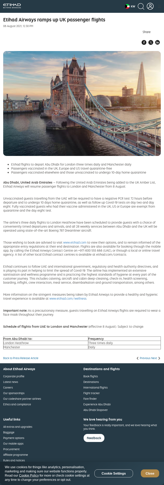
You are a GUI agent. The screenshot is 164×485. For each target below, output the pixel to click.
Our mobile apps (13, 443)
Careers (8, 387)
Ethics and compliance (17, 404)
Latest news (10, 382)
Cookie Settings (114, 473)
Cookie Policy (29, 475)
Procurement (11, 449)
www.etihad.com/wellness (67, 298)
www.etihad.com (74, 242)
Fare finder (90, 399)
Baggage (8, 432)
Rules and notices (14, 460)
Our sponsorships (13, 393)
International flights (95, 387)
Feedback (94, 438)
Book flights (90, 376)
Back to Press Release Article (20, 358)
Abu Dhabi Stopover (95, 410)
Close (150, 473)
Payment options (13, 438)
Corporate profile (13, 376)
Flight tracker (91, 393)
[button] (130, 6)
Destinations (91, 382)
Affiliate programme (15, 455)
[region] (82, 473)
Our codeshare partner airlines (22, 399)
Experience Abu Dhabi (97, 404)
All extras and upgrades (17, 427)
